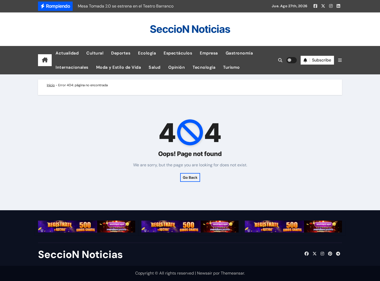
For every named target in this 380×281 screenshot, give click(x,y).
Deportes (120, 53)
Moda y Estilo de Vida (118, 67)
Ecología (147, 53)
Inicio (51, 85)
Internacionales (72, 67)
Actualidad (67, 53)
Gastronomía (239, 53)
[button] (340, 60)
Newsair (204, 273)
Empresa (209, 53)
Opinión (176, 67)
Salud (155, 67)
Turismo (231, 67)
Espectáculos (178, 53)
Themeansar (232, 273)
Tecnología (204, 67)
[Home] (45, 60)
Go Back (190, 177)
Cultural (94, 53)
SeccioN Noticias (190, 29)
